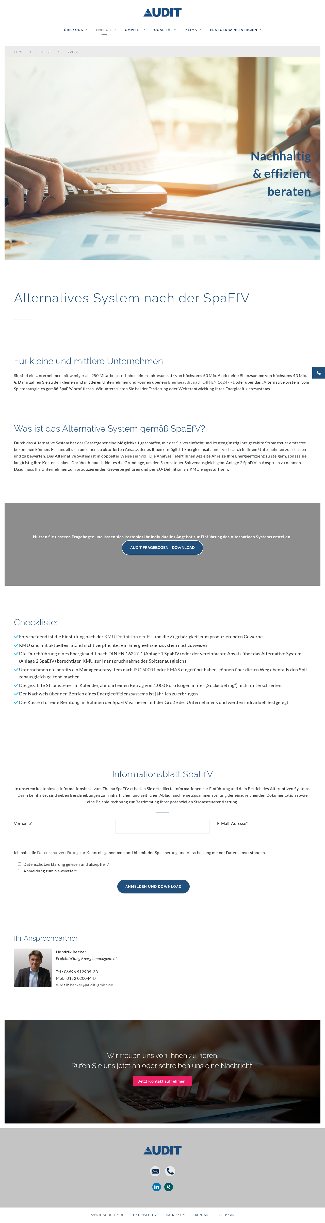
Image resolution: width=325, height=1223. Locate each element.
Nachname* (162, 829)
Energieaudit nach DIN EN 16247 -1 (201, 382)
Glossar (227, 1215)
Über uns (73, 30)
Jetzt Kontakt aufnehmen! (162, 1081)
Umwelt (133, 30)
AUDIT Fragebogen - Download (162, 547)
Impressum (176, 1215)
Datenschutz (145, 1215)
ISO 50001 (145, 669)
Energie (104, 30)
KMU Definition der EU (128, 636)
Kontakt (202, 1215)
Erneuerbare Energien (233, 30)
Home (18, 52)
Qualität (163, 30)
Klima (191, 30)
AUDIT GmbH (162, 11)
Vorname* (23, 823)
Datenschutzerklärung (58, 852)
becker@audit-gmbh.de (91, 984)
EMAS (173, 669)
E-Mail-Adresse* (232, 823)
